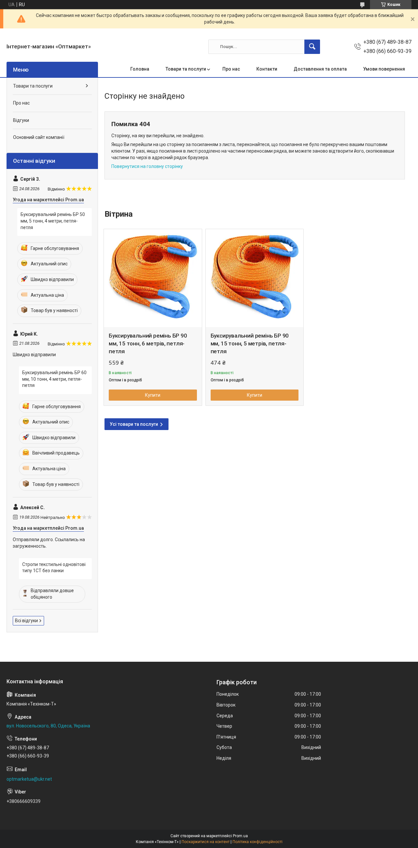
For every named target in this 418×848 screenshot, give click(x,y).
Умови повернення (384, 69)
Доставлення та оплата (320, 69)
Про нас (231, 69)
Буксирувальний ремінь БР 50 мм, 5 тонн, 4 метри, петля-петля (53, 221)
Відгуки (21, 120)
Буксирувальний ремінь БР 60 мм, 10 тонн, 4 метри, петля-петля (54, 379)
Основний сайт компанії (38, 137)
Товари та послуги (186, 69)
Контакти (266, 69)
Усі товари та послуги (134, 424)
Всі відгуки (26, 620)
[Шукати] (312, 47)
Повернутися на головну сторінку (147, 166)
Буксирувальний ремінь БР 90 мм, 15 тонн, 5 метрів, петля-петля (250, 343)
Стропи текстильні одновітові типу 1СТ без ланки (54, 568)
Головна (139, 69)
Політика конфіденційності (257, 842)
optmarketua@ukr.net (29, 779)
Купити (152, 395)
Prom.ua (240, 836)
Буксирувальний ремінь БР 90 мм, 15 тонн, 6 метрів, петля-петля (148, 343)
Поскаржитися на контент (206, 842)
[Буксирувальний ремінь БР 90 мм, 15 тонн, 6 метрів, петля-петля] (153, 278)
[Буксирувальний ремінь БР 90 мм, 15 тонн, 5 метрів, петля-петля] (255, 278)
